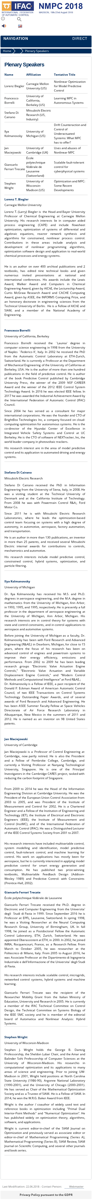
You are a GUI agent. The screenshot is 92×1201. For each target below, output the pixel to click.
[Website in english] (20, 27)
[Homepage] (45, 15)
